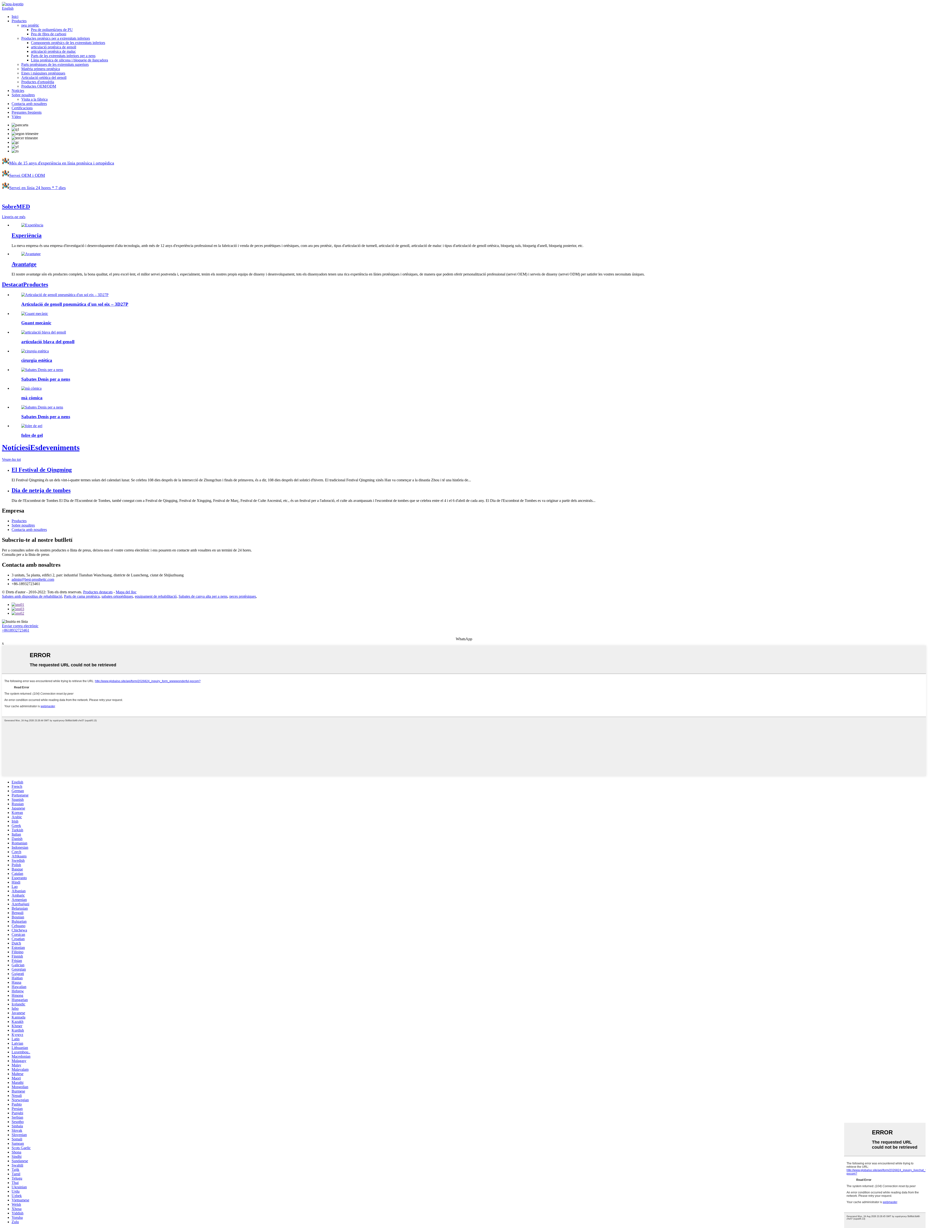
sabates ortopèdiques (117, 596)
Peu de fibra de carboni (48, 34)
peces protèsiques (242, 596)
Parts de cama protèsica (82, 596)
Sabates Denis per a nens (45, 379)
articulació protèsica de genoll (53, 47)
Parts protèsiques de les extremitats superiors (55, 64)
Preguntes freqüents (27, 112)
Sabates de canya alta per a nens (203, 596)
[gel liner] (31, 426)
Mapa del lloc (126, 592)
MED (16, 206)
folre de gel (32, 435)
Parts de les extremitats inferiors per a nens (63, 56)
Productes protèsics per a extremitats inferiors (55, 38)
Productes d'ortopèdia (37, 82)
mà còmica (32, 397)
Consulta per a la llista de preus (25, 554)
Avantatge (24, 264)
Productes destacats (98, 592)
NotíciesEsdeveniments (41, 447)
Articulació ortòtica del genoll (43, 77)
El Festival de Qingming (42, 470)
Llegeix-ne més (13, 217)
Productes (19, 21)
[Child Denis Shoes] (42, 370)
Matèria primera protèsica (40, 69)
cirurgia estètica (36, 360)
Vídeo (16, 117)
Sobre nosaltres (23, 95)
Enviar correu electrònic (20, 626)
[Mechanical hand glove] (34, 314)
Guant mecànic (36, 322)
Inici (15, 17)
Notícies (18, 91)
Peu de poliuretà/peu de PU (52, 30)
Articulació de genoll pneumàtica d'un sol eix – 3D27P (74, 304)
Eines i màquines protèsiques (43, 73)
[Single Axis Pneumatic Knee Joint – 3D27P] (65, 295)
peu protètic (30, 25)
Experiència (27, 235)
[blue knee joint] (43, 332)
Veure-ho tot (11, 459)
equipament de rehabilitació (156, 596)
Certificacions (22, 108)
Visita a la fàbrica (34, 99)
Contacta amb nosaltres (29, 104)
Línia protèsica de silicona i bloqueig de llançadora (69, 60)
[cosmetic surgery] (35, 351)
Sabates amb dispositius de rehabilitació (32, 596)
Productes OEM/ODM (38, 86)
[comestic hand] (31, 388)
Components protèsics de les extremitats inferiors (68, 43)
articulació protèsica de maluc (53, 51)
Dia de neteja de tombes (41, 490)
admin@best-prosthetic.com (33, 579)
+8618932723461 (15, 630)
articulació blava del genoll (47, 341)
